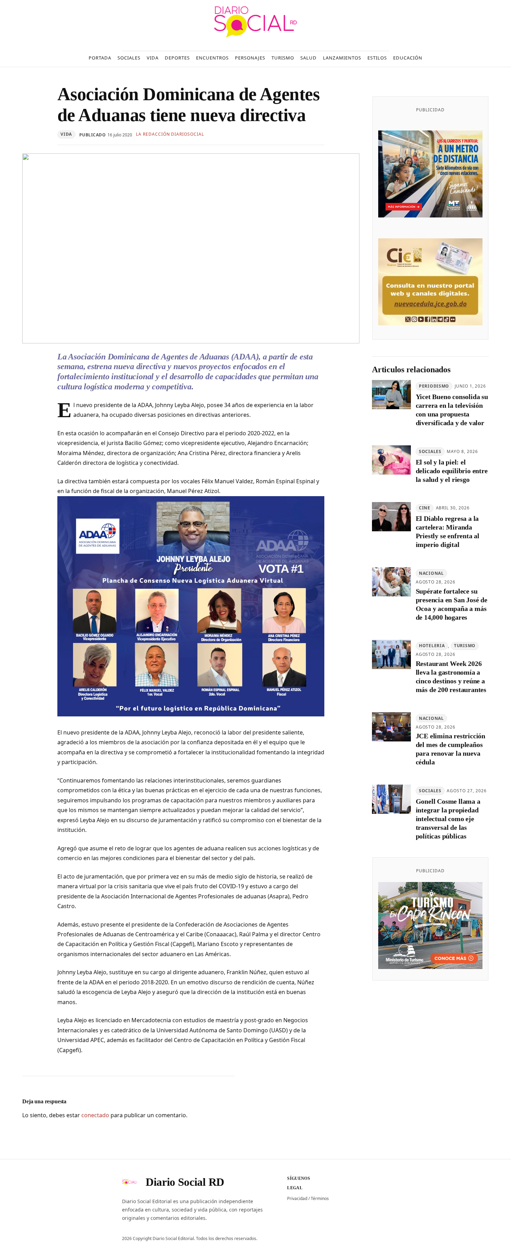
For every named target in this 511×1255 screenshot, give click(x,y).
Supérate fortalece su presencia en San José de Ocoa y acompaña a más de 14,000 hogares (451, 604)
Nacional (431, 573)
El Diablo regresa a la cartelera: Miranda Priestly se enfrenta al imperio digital (447, 531)
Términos (320, 1198)
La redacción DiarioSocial (170, 134)
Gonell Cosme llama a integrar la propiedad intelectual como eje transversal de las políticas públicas (448, 818)
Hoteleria (432, 646)
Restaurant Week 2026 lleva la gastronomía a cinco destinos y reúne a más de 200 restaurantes (451, 676)
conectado (95, 1115)
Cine (424, 508)
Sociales (430, 451)
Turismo (465, 646)
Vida (66, 134)
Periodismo (434, 386)
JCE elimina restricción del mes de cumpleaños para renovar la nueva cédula (450, 749)
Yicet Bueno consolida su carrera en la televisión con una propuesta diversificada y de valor (452, 410)
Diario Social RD (185, 1182)
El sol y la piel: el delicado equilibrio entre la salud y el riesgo (452, 470)
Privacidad (297, 1198)
